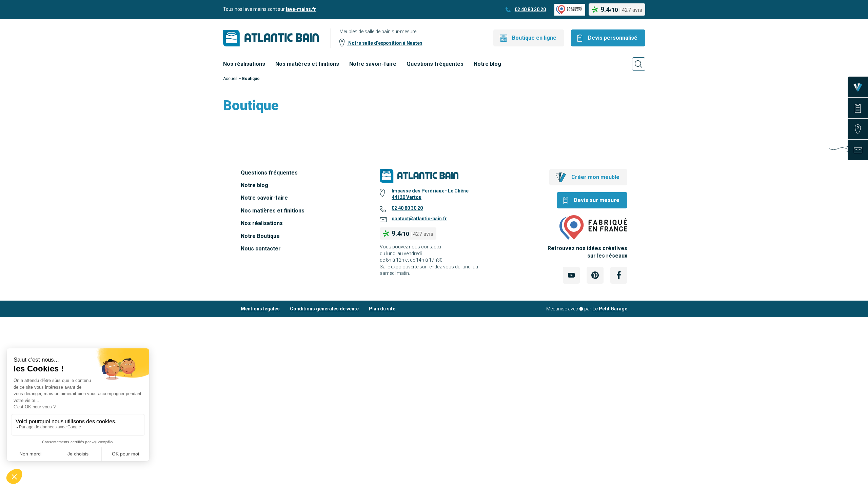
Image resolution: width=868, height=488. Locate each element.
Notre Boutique (260, 236)
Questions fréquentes (435, 64)
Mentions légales (260, 308)
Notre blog (487, 64)
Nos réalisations (244, 64)
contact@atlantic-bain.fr (419, 218)
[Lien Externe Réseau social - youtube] (571, 275)
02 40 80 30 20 (530, 9)
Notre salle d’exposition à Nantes (384, 43)
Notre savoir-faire (372, 64)
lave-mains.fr (301, 9)
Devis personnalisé (612, 38)
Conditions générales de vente (324, 308)
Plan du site (382, 308)
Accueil (230, 78)
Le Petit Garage (609, 308)
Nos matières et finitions (307, 64)
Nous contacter (261, 248)
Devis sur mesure (596, 200)
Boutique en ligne (534, 38)
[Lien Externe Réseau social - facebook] (618, 275)
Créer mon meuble (595, 177)
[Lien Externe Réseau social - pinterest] (595, 275)
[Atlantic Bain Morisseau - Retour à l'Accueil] (271, 38)
